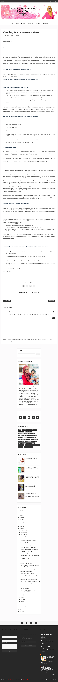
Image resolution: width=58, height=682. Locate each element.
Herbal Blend (27, 437)
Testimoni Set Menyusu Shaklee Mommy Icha (30, 485)
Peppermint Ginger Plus (30, 441)
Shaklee (23, 23)
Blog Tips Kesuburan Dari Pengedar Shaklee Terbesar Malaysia (47, 667)
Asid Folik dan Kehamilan (26, 571)
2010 (21, 611)
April (22, 599)
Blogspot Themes (27, 679)
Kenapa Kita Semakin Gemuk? (27, 573)
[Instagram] (24, 417)
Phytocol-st (31, 443)
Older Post (51, 300)
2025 (21, 510)
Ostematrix (21, 441)
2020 (21, 513)
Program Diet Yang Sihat (26, 542)
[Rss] (37, 417)
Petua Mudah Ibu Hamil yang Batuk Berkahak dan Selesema (32, 476)
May (22, 597)
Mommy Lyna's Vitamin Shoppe (47, 647)
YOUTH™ (30, 447)
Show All (53, 674)
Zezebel (11, 311)
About (50, 679)
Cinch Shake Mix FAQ (26, 545)
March (22, 601)
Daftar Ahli (30, 23)
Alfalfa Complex (25, 429)
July (22, 539)
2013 (21, 526)
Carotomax (21, 431)
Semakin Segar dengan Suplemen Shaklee (30, 581)
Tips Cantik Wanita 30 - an (27, 561)
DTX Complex (31, 433)
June (22, 594)
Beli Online (37, 23)
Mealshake (21, 439)
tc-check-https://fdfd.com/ (47, 649)
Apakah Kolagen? (25, 558)
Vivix (25, 447)
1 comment (22, 35)
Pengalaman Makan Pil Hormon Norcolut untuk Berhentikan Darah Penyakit (32, 495)
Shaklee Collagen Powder (27, 563)
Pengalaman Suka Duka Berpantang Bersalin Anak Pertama (31, 469)
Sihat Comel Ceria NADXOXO (46, 654)
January (23, 606)
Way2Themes (13, 679)
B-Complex (33, 429)
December (23, 530)
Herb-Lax (21, 437)
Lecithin (33, 437)
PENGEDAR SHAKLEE (46, 634)
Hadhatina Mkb (10, 35)
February (23, 603)
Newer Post (7, 300)
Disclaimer (45, 23)
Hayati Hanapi (9, 41)
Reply (53, 317)
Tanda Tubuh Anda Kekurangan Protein (30, 547)
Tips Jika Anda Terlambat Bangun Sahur (30, 569)
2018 (21, 517)
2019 (21, 515)
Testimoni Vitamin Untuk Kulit (28, 586)
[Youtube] (29, 417)
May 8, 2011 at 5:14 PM (14, 312)
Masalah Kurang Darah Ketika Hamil (29, 549)
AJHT (20, 429)
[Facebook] (20, 417)
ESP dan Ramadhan (25, 588)
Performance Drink (23, 443)
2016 (21, 519)
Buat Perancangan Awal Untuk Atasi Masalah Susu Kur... (29, 591)
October (23, 532)
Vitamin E (21, 447)
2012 (21, 528)
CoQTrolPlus (28, 431)
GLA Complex (33, 435)
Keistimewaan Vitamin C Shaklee (28, 540)
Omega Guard (34, 439)
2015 (21, 522)
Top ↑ (54, 679)
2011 (21, 609)
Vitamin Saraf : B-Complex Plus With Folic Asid (47, 670)
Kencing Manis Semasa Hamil (27, 583)
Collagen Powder (23, 433)
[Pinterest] (33, 417)
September (23, 534)
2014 (21, 524)
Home (2, 1)
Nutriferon (27, 439)
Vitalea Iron (21, 445)
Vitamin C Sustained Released (32, 445)
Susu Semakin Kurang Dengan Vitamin (29, 579)
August (22, 536)
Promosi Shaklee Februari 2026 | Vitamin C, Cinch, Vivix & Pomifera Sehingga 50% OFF (48, 659)
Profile (17, 23)
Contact (46, 679)
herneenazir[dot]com (46, 640)
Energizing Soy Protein (24, 435)
